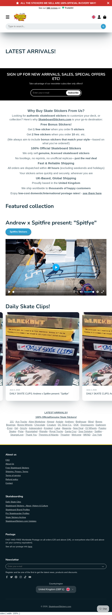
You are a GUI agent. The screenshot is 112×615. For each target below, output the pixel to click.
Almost (50, 421)
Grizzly (23, 428)
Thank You (31, 434)
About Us (10, 464)
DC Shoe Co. (65, 425)
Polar (21, 431)
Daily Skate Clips (13, 502)
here (30, 546)
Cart (104, 17)
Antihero (69, 421)
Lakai (57, 428)
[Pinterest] (16, 577)
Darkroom (101, 425)
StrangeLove (17, 434)
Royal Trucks (56, 431)
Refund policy (12, 479)
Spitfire (98, 431)
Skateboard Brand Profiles (18, 509)
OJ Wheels (91, 428)
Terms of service (13, 475)
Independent (35, 428)
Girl (16, 428)
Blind (91, 421)
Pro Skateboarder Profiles (17, 513)
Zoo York (97, 434)
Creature (51, 425)
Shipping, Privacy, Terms (17, 471)
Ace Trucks (21, 421)
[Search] (103, 26)
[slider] (42, 291)
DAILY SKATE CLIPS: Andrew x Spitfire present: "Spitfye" (42, 356)
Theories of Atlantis (48, 434)
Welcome (76, 434)
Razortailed (31, 431)
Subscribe (73, 92)
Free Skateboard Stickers (17, 468)
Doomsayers (87, 425)
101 (12, 421)
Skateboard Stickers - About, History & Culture (27, 506)
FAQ (8, 460)
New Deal (78, 428)
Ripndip (43, 431)
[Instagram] (20, 577)
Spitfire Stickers (18, 231)
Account (99, 17)
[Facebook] (7, 577)
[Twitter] (11, 577)
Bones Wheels (25, 425)
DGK (76, 425)
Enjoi (10, 428)
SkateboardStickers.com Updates (21, 521)
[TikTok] (25, 577)
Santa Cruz (71, 431)
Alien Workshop (37, 421)
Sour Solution (85, 431)
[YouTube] (30, 577)
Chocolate (39, 425)
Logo (20, 17)
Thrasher (65, 434)
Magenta (66, 428)
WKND (87, 434)
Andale (59, 421)
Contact (9, 483)
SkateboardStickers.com (60, 606)
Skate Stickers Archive (16, 517)
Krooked (48, 428)
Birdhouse (81, 421)
